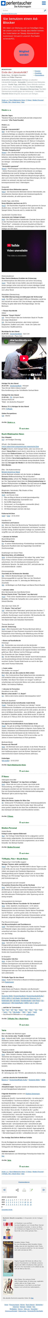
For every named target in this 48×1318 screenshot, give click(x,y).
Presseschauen (14, 1304)
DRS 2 (9, 998)
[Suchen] (45, 10)
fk (2, 645)
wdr (3, 516)
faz (3, 675)
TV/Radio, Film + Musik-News (11, 102)
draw (21, 1010)
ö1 (10, 1012)
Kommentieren (39, 75)
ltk (3, 132)
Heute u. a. (5, 100)
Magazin (22, 1306)
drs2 (31, 1010)
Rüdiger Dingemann (33, 1094)
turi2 (3, 206)
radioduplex (30, 1014)
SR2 (23, 1012)
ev (3, 440)
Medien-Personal (38, 100)
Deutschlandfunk (16, 334)
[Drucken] (23, 1190)
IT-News (28, 100)
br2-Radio (16, 998)
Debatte (28, 1306)
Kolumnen (16, 1306)
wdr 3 (32, 1003)
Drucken (37, 71)
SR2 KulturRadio (17, 1003)
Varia (22, 102)
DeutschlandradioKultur (35, 996)
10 (25, 1202)
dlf (12, 1010)
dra (3, 219)
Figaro (38, 1000)
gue (3, 283)
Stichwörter (39, 1304)
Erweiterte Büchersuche (9, 13)
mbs (3, 980)
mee (3, 867)
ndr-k (5, 1012)
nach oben (25, 429)
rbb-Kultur (16, 1012)
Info (4, 1220)
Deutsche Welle (7, 996)
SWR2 (26, 1003)
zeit (3, 299)
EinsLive (33, 998)
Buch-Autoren (30, 1304)
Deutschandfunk (15, 386)
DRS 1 (4, 998)
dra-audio (5, 761)
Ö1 (11, 397)
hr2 (36, 1010)
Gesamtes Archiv (7, 1209)
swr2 (29, 1012)
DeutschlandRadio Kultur (18, 1080)
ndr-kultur (16, 1000)
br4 (8, 1010)
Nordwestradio (26, 1000)
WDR (43, 1080)
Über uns (27, 1309)
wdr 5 (37, 1003)
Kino (34, 1306)
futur (3, 192)
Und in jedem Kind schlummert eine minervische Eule (20, 447)
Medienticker (6, 69)
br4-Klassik (25, 998)
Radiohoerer (9, 982)
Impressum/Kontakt (11, 1311)
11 (28, 1202)
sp (3, 610)
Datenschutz (22, 1311)
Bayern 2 (5, 1080)
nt (2, 318)
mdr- (34, 1000)
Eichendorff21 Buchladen (35, 1311)
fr (2, 803)
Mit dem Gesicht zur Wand (11, 472)
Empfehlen (38, 73)
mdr (40, 1010)
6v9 (3, 495)
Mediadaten (13, 1309)
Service (20, 1309)
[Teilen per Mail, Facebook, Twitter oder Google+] (17, 1190)
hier (3, 1156)
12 (30, 1202)
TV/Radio (9, 409)
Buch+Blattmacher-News (17, 100)
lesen (4, 152)
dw (26, 1010)
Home (6, 1304)
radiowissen (6, 1003)
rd (3, 416)
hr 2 (38, 998)
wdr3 (35, 1012)
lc (2, 525)
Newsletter (34, 1309)
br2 (3, 1010)
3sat (3, 705)
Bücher (22, 1304)
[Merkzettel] (30, 1190)
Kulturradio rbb (7, 1000)
